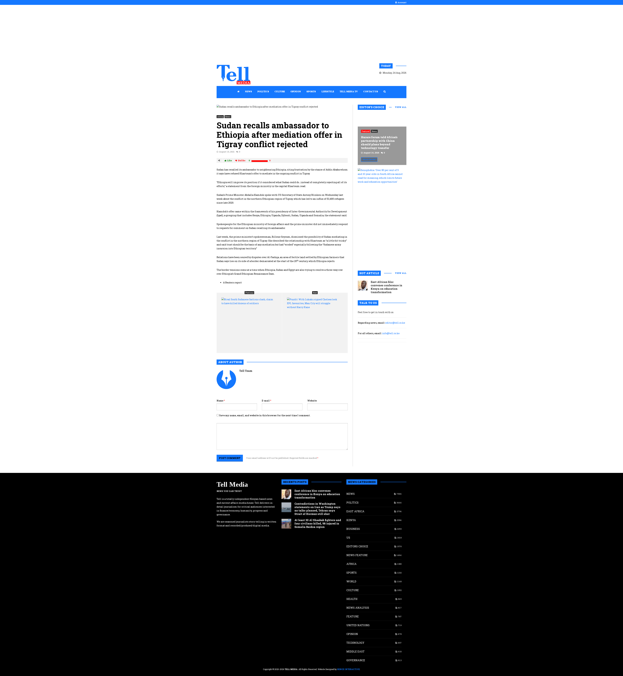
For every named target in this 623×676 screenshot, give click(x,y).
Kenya (351, 520)
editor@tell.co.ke (395, 322)
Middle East (355, 651)
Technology (355, 642)
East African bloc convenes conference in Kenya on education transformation (386, 287)
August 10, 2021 (227, 151)
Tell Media (232, 484)
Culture (352, 590)
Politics (352, 502)
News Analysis (357, 607)
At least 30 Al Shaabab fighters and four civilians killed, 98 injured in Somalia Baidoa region (317, 523)
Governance (355, 660)
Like (229, 160)
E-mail (266, 400)
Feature (352, 616)
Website (312, 400)
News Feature (357, 555)
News (228, 116)
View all (400, 107)
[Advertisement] (311, 34)
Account (401, 2)
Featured (366, 131)
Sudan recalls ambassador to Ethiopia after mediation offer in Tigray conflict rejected (279, 134)
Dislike (241, 160)
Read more (369, 159)
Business (353, 528)
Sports (351, 572)
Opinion (352, 634)
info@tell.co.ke (391, 333)
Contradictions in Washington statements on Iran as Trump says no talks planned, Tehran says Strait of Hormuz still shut (317, 509)
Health (351, 599)
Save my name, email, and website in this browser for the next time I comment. (264, 415)
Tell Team (245, 370)
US (348, 537)
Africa (220, 116)
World (351, 581)
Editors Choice (357, 546)
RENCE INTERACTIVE (348, 669)
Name (221, 400)
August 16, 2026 (371, 152)
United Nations (358, 625)
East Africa (355, 511)
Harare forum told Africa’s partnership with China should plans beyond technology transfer (379, 142)
